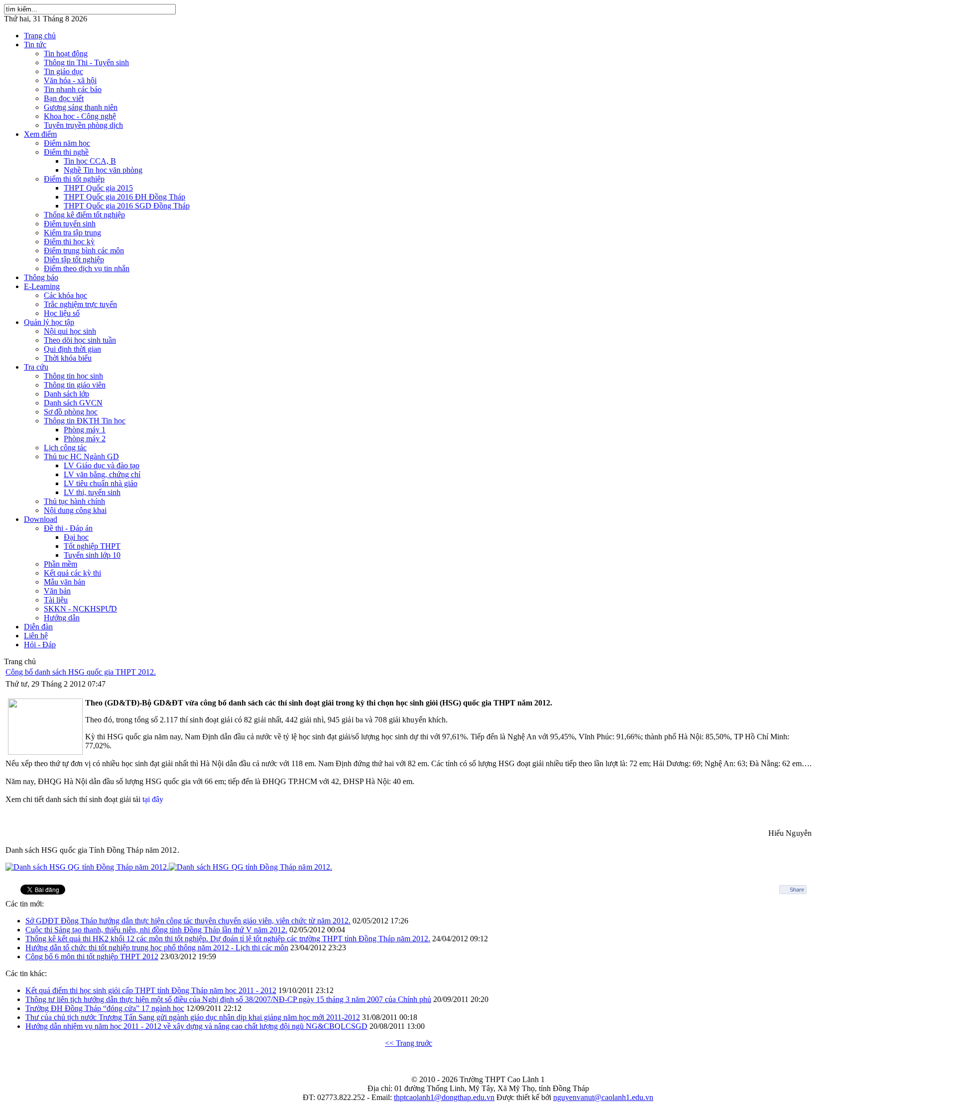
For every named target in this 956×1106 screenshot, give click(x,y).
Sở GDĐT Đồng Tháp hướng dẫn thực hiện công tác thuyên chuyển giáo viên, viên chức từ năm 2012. (188, 920)
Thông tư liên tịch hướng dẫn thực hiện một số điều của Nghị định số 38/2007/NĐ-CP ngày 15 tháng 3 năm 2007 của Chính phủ (228, 999)
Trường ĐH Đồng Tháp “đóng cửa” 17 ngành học (104, 1008)
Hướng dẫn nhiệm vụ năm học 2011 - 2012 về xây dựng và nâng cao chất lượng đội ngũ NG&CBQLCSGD (196, 1026)
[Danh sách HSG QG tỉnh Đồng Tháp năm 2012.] (87, 867)
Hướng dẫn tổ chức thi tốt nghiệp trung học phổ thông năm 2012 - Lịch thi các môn (156, 947)
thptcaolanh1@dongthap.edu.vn (444, 1097)
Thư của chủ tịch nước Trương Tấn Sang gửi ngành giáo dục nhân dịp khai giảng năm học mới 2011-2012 (192, 1017)
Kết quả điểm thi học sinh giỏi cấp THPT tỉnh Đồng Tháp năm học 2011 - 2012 (150, 990)
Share (797, 890)
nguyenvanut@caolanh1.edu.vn (603, 1097)
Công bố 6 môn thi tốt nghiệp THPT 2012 (91, 956)
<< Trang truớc (408, 1043)
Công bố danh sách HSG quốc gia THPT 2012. (80, 672)
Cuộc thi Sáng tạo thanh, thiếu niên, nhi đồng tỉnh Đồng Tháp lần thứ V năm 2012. (156, 929)
